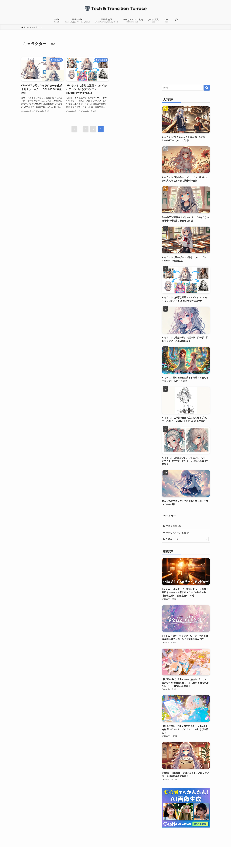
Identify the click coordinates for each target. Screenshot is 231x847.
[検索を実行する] (207, 88)
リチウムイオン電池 (178, 532)
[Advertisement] (186, 59)
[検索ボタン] (176, 20)
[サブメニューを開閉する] (206, 539)
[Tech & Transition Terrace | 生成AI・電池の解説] (115, 8)
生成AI (172, 538)
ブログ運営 (173, 525)
